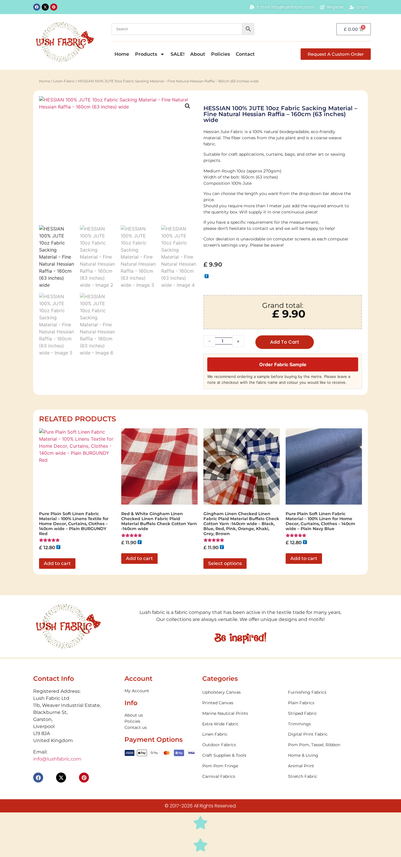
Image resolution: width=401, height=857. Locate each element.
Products (146, 54)
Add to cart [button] (57, 563)
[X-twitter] (45, 7)
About (197, 54)
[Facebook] (36, 7)
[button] (187, 106)
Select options (225, 563)
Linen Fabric (64, 81)
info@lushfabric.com (57, 759)
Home (121, 54)
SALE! (177, 54)
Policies (220, 54)
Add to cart (284, 342)
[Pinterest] (53, 7)
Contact (245, 54)
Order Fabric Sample (282, 364)
